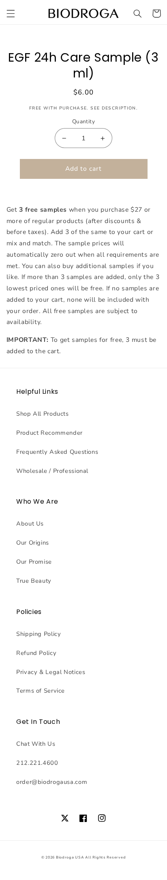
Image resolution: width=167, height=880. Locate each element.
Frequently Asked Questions (57, 452)
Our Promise (34, 562)
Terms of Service (40, 691)
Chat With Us (36, 744)
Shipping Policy (38, 634)
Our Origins (32, 543)
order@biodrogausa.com (51, 782)
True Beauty (33, 581)
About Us (30, 523)
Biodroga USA (70, 857)
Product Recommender (49, 433)
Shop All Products (42, 414)
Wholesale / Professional (52, 471)
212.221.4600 (37, 763)
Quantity (83, 121)
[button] (10, 13)
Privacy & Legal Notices (51, 672)
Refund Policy (36, 653)
